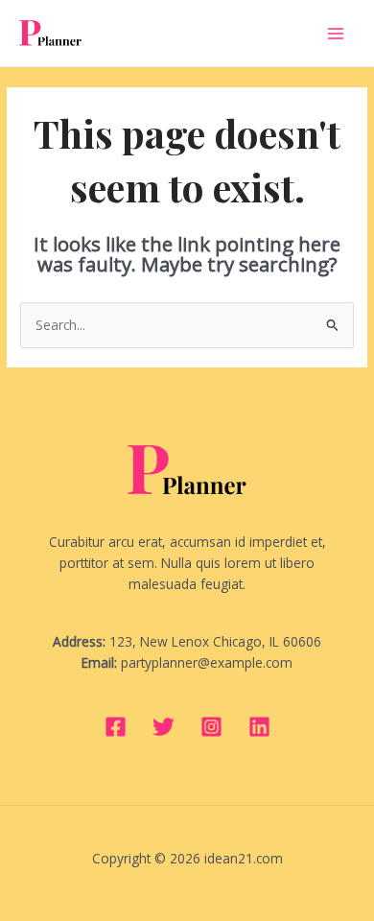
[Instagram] (211, 727)
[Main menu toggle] (336, 33)
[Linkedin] (259, 727)
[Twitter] (163, 727)
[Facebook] (116, 727)
